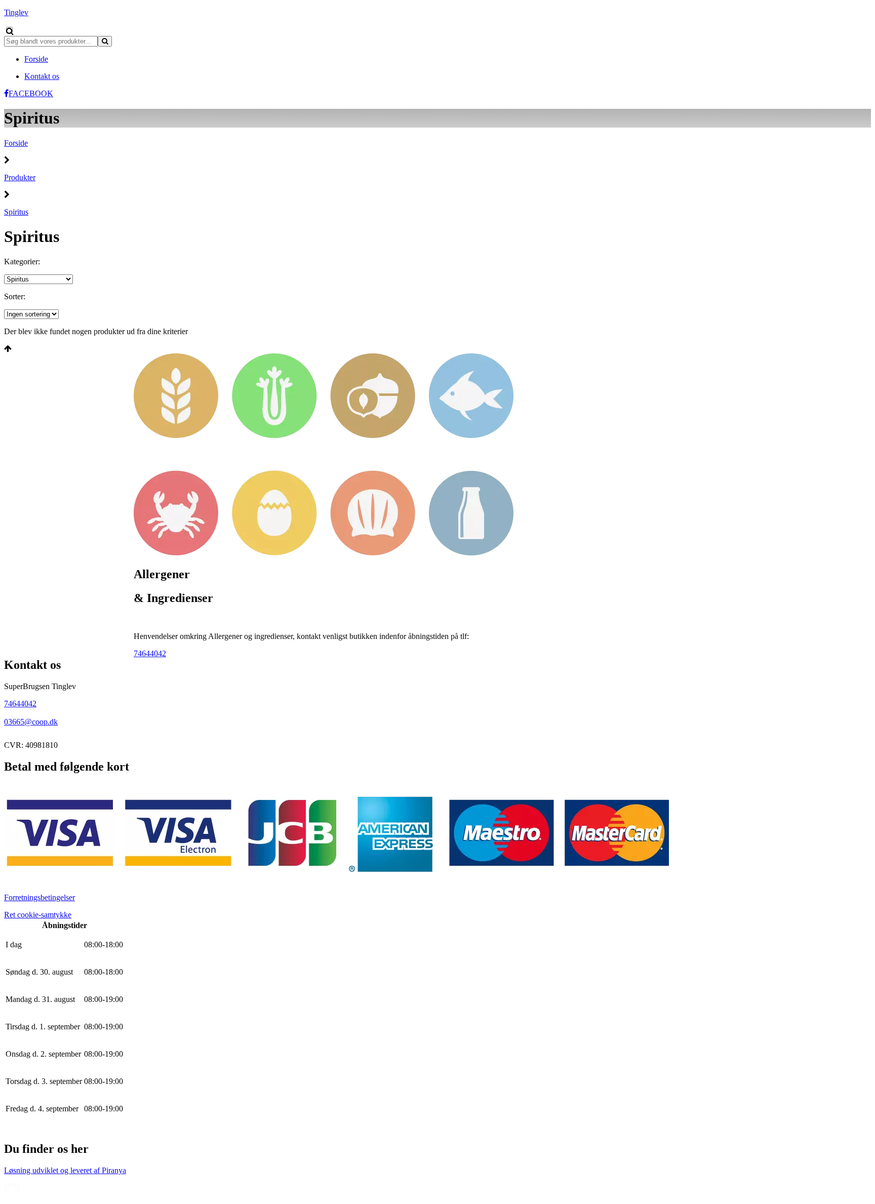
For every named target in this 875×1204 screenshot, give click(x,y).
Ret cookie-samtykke (37, 914)
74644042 (150, 653)
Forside (16, 143)
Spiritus (16, 212)
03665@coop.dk (31, 721)
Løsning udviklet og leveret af (65, 1170)
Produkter (19, 177)
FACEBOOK (31, 93)
